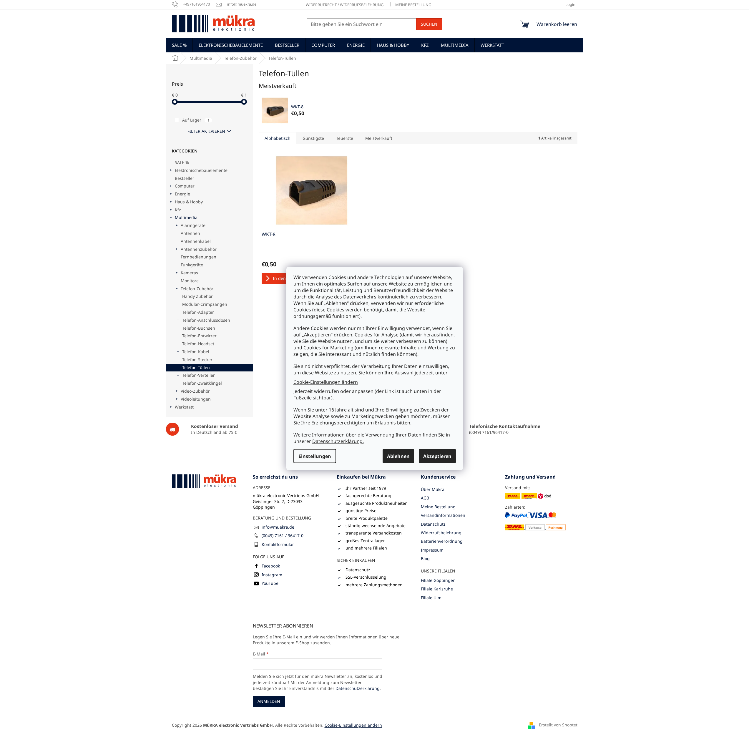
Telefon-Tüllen (196, 367)
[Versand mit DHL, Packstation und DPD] (528, 496)
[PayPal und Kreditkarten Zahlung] (535, 521)
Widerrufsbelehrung (441, 532)
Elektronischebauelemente (201, 170)
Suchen (429, 24)
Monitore (190, 280)
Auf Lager (196, 120)
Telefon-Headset (198, 343)
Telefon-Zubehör (197, 288)
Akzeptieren (437, 456)
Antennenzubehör (199, 249)
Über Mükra (432, 489)
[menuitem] (179, 45)
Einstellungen (314, 456)
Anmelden (269, 701)
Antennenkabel (196, 241)
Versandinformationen (443, 515)
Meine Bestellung (413, 4)
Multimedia (186, 217)
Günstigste (313, 138)
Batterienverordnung (442, 541)
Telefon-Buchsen (198, 328)
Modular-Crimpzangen (204, 304)
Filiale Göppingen (438, 580)
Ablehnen (398, 456)
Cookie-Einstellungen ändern (325, 382)
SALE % (182, 162)
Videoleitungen (196, 399)
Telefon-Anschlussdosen (206, 320)
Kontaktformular (278, 544)
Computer (185, 186)
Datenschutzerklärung (358, 688)
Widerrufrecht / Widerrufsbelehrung (344, 4)
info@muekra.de (278, 527)
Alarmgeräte (193, 225)
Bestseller (184, 178)
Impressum (432, 550)
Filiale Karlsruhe (437, 589)
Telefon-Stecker (197, 359)
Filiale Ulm (431, 597)
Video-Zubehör (195, 391)
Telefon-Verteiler (198, 375)
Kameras (189, 272)
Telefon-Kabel (195, 351)
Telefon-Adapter (198, 312)
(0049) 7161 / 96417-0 (282, 535)
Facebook (271, 566)
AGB (425, 498)
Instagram (272, 574)
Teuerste (344, 138)
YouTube (270, 583)
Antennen (190, 233)
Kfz (178, 210)
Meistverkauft (378, 138)
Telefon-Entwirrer (199, 335)
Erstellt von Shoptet (558, 725)
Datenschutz (433, 524)
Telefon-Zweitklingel (202, 383)
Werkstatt (184, 407)
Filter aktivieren (206, 131)
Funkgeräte (192, 265)
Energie (182, 194)
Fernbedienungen (198, 257)
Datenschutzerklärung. (338, 441)
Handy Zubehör (197, 296)
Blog (425, 558)
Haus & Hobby (189, 202)
